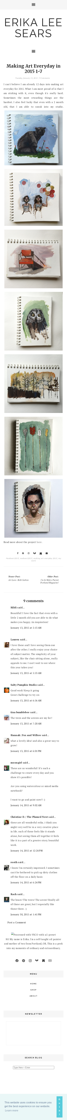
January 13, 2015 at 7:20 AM (26, 723)
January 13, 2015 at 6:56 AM (26, 700)
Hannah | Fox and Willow (26, 735)
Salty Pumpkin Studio (24, 684)
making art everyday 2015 (45, 558)
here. (39, 542)
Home (33, 984)
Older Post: (49, 579)
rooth (14, 862)
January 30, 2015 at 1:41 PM (26, 914)
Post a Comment (16, 922)
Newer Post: (18, 578)
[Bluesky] (36, 960)
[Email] (50, 960)
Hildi (14, 607)
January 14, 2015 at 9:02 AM (26, 805)
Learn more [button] (11, 1110)
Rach (14, 894)
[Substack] (43, 960)
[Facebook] (17, 960)
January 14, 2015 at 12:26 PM (27, 850)
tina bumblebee (20, 712)
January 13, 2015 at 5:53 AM (26, 673)
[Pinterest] (23, 960)
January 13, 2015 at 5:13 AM (26, 627)
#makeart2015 (12, 558)
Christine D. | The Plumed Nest (29, 816)
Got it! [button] (59, 1107)
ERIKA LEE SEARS (33, 28)
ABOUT (34, 996)
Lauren (15, 639)
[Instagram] (30, 960)
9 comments (44, 78)
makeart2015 (26, 558)
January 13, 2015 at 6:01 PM (26, 751)
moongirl (16, 762)
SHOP (33, 990)
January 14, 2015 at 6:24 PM (26, 882)
